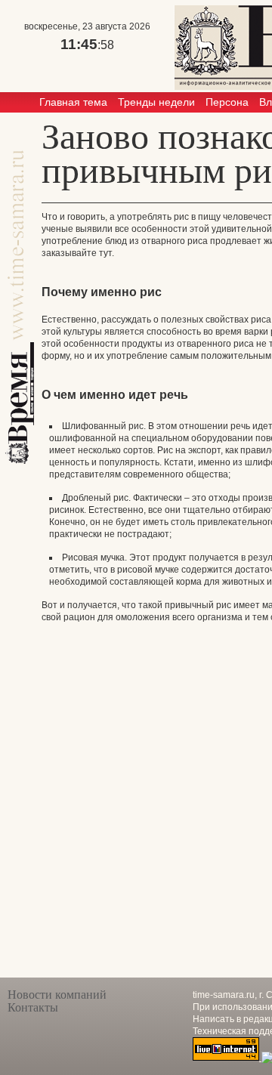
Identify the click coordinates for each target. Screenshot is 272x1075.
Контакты (33, 1007)
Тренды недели (156, 102)
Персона (227, 102)
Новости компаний (57, 994)
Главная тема (73, 102)
